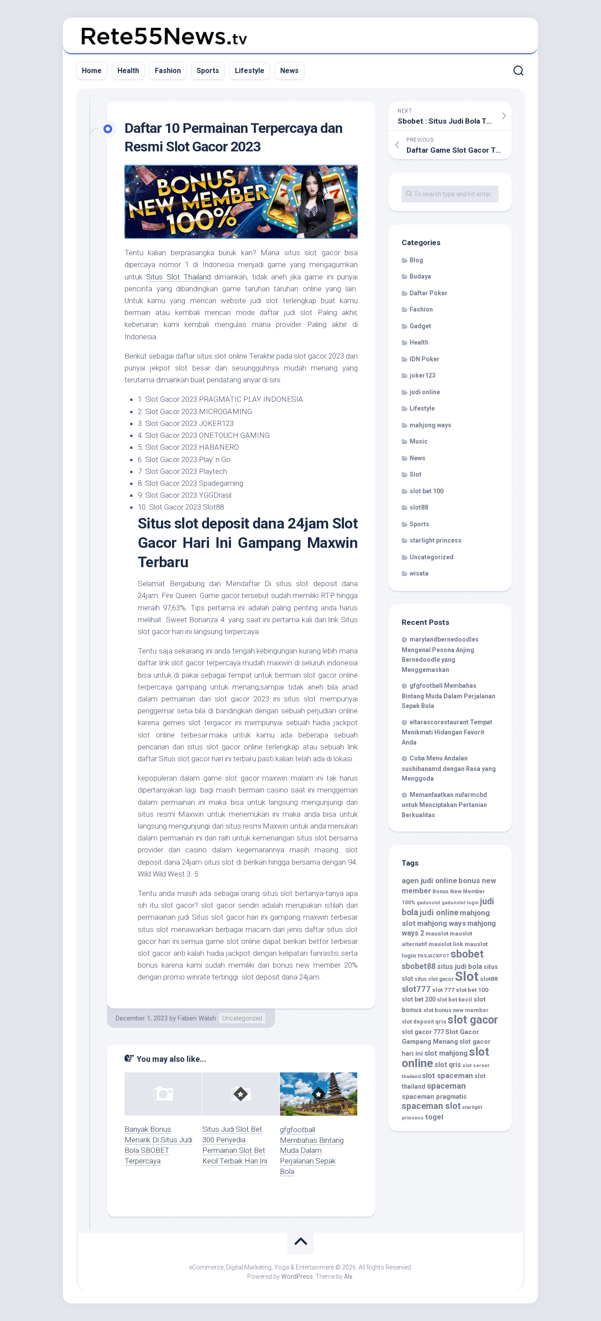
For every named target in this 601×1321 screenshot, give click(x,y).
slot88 (419, 507)
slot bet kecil (454, 999)
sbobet (467, 954)
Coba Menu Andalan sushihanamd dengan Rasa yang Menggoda (449, 768)
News (289, 70)
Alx (348, 1276)
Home (92, 70)
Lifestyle (249, 70)
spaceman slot (431, 1106)
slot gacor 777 (423, 1031)
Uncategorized (242, 1018)
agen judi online (429, 880)
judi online (425, 392)
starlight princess (436, 540)
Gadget (420, 326)
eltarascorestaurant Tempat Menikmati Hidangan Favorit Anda (447, 732)
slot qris (447, 1064)
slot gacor (472, 1019)
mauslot (436, 933)
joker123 (423, 375)
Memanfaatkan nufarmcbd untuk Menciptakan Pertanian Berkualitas (444, 804)
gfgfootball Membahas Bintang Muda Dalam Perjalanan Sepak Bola (312, 1150)
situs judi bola (459, 966)
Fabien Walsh (197, 1018)
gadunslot (428, 903)
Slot (415, 474)
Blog (416, 260)
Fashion (168, 70)
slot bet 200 (419, 999)
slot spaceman (447, 1075)
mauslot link (446, 943)
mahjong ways (430, 425)
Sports (208, 70)
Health (128, 70)
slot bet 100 (426, 491)
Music (419, 441)
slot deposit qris (424, 1021)
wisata (419, 573)
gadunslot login (460, 903)
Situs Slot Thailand (178, 276)
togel (434, 1117)
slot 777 (443, 989)
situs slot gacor (434, 979)
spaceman (446, 1086)
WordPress (297, 1276)
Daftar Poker (428, 293)
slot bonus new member (456, 1010)
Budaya (420, 276)
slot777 (416, 989)
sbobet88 (419, 966)
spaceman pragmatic (434, 1097)
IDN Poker (425, 359)
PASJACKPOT (433, 956)
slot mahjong (446, 1053)
